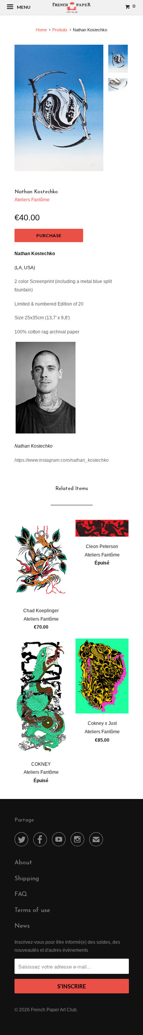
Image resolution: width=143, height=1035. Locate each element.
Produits (59, 29)
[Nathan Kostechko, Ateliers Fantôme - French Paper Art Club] (59, 108)
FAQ (20, 894)
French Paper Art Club (54, 1009)
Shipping (26, 879)
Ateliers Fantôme (32, 199)
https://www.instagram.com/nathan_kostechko (61, 460)
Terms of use (32, 910)
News (22, 926)
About (23, 863)
